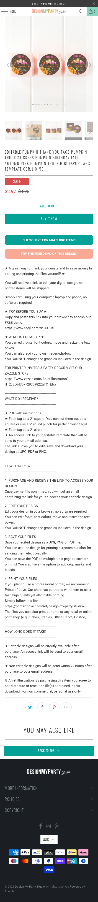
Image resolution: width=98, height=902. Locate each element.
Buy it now (49, 218)
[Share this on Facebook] (42, 707)
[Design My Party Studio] (49, 11)
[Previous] (8, 65)
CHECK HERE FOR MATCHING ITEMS (49, 240)
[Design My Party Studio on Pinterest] (56, 826)
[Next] (89, 65)
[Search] (81, 11)
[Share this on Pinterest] (54, 707)
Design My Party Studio (30, 886)
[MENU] (2, 11)
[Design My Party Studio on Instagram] (48, 826)
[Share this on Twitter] (30, 707)
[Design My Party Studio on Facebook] (40, 826)
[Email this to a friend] (67, 707)
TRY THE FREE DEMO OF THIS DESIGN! (49, 253)
